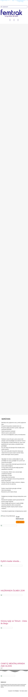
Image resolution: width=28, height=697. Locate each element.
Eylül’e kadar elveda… (11, 561)
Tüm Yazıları (20, 522)
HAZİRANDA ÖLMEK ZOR (13, 590)
